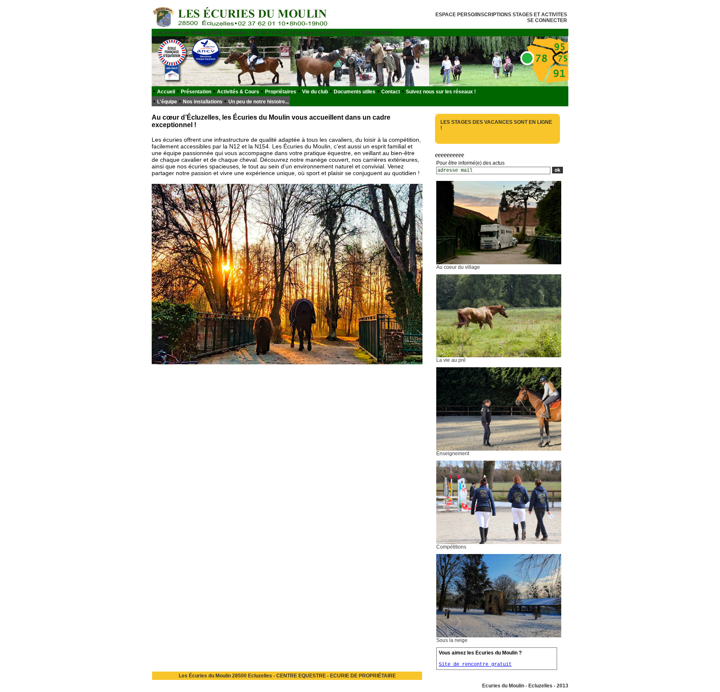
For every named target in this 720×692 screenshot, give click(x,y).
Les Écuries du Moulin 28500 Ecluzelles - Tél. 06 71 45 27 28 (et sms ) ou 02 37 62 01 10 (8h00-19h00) (273, 33)
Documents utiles (354, 92)
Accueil (166, 92)
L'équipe (167, 102)
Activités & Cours (238, 92)
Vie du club (315, 92)
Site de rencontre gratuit (475, 664)
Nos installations (202, 102)
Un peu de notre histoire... (258, 102)
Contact (390, 92)
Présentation (196, 92)
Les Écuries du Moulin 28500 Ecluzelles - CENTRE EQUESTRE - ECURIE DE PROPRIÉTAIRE (287, 676)
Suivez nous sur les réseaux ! (441, 92)
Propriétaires (280, 92)
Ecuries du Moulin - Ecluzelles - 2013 (525, 686)
